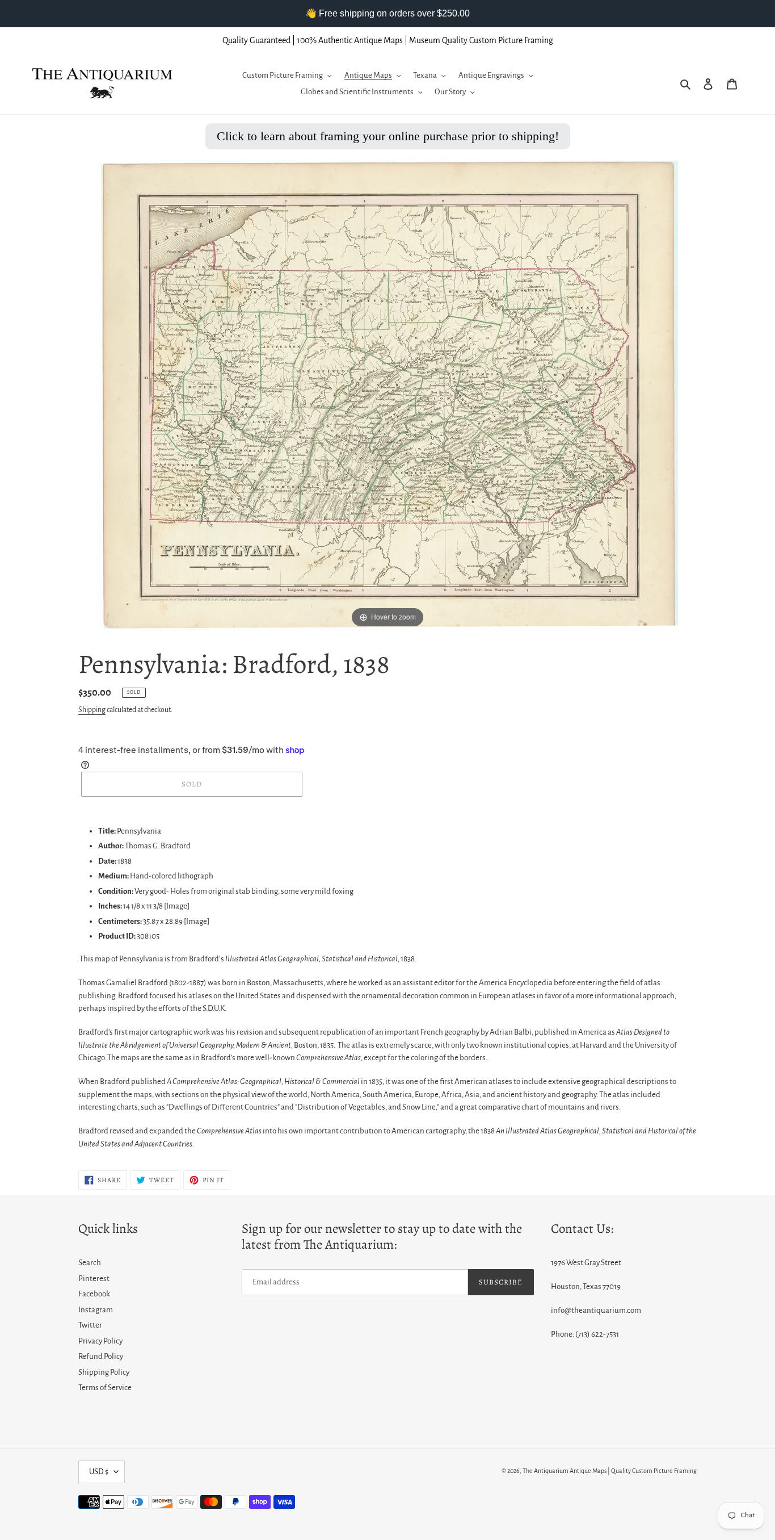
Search (89, 1262)
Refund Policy (100, 1356)
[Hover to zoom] (387, 394)
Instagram (95, 1309)
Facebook (94, 1294)
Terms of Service (105, 1387)
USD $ (98, 1471)
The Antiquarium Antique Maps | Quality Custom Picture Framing (610, 1470)
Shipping (92, 710)
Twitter (90, 1325)
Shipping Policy (103, 1372)
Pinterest (93, 1278)
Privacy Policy (100, 1341)
